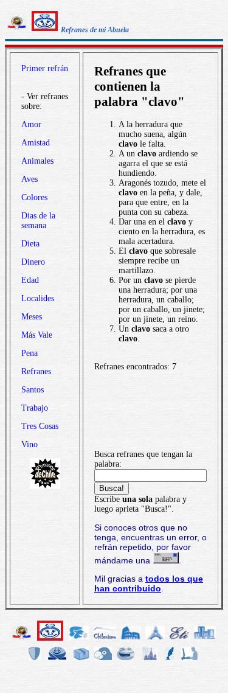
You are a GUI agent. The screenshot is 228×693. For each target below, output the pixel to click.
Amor (31, 124)
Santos (32, 389)
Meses (31, 316)
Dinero (33, 261)
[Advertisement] (150, 410)
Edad (30, 280)
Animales (37, 160)
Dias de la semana (38, 220)
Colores (34, 197)
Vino (29, 444)
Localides (37, 298)
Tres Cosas (39, 426)
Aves (29, 179)
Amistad (35, 142)
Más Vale (36, 335)
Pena (29, 353)
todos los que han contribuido (148, 583)
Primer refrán (44, 68)
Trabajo (34, 408)
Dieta (30, 243)
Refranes (36, 371)
